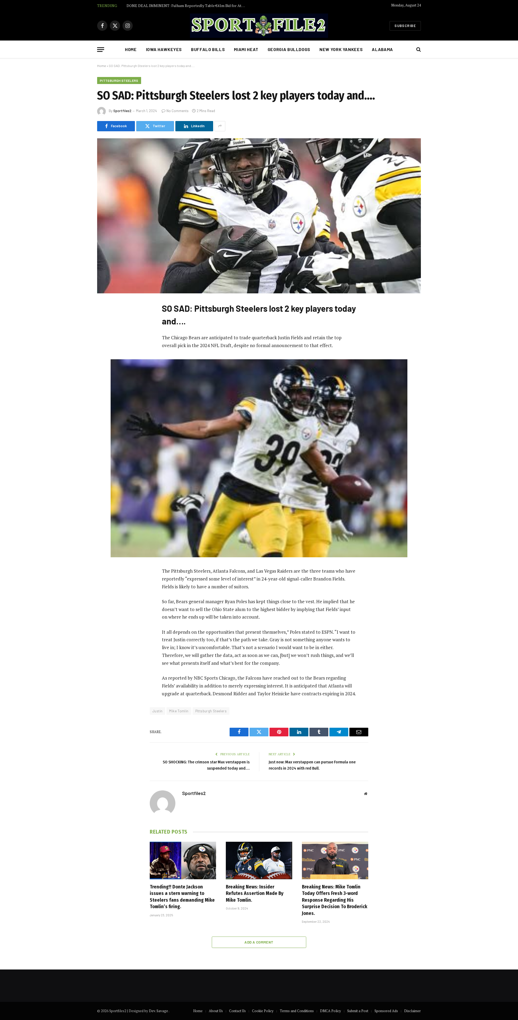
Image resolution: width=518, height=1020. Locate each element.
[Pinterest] (106, 361)
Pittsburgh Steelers (119, 80)
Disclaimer (412, 1010)
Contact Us (237, 1010)
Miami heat (246, 49)
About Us (216, 1010)
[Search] (418, 49)
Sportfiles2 (122, 111)
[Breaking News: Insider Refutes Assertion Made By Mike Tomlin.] (259, 860)
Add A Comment (258, 942)
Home (131, 49)
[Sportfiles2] (259, 26)
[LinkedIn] (106, 347)
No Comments (177, 111)
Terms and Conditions (297, 1010)
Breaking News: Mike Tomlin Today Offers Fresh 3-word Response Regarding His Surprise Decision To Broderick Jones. (334, 900)
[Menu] (100, 49)
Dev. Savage (159, 1010)
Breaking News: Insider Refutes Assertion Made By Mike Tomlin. (255, 893)
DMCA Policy (330, 1010)
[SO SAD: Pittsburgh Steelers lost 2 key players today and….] (259, 215)
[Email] (106, 375)
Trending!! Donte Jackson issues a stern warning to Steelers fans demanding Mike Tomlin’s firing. (182, 897)
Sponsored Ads (386, 1010)
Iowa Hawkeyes (164, 49)
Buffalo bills (208, 49)
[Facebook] (106, 319)
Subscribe (405, 26)
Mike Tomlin (178, 711)
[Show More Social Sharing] (219, 126)
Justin (157, 711)
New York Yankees (341, 49)
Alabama (382, 49)
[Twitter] (106, 333)
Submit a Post (357, 1010)
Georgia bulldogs (289, 49)
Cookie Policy (263, 1010)
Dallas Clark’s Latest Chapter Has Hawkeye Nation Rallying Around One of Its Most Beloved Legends (187, 5)
